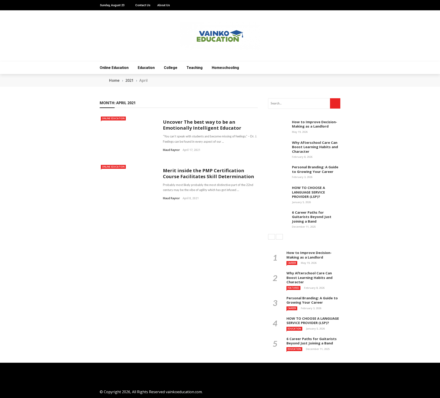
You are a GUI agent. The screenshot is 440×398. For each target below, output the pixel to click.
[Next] (279, 237)
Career (292, 262)
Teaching (195, 67)
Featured (293, 287)
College (170, 67)
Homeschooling (225, 67)
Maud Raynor (171, 150)
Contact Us (142, 5)
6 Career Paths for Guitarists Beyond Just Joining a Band (311, 217)
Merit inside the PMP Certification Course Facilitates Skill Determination (208, 173)
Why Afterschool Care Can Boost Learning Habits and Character (315, 147)
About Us (163, 5)
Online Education (114, 67)
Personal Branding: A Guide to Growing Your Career (315, 169)
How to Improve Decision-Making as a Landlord (314, 124)
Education (146, 67)
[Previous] (271, 237)
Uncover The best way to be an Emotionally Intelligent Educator (202, 125)
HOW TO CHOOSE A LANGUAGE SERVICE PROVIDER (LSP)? (308, 192)
